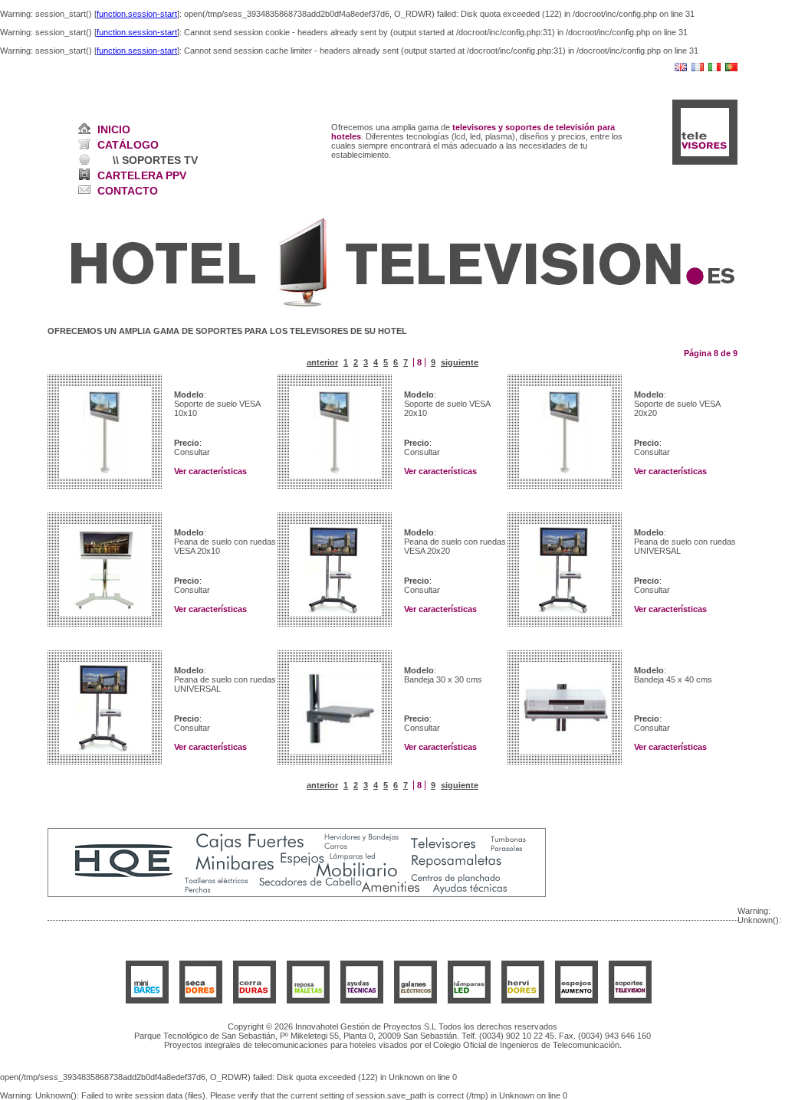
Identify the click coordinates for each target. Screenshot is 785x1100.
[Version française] (697, 68)
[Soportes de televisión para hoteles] (630, 1000)
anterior (322, 362)
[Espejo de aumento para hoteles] (576, 1000)
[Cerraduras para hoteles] (254, 1000)
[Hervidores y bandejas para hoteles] (522, 1000)
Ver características (210, 471)
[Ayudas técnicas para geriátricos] (361, 1000)
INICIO (113, 129)
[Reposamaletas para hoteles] (308, 1000)
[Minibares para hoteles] (147, 1000)
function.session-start (137, 13)
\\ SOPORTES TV (155, 160)
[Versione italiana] (714, 68)
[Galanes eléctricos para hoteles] (415, 1000)
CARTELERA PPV (141, 175)
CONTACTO (127, 191)
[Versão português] (731, 68)
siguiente (459, 362)
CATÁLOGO (128, 145)
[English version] (681, 68)
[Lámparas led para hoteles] (469, 1000)
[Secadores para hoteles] (200, 1000)
